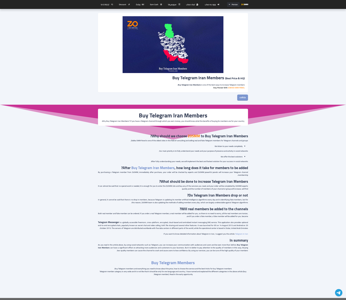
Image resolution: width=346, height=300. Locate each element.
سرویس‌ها (172, 4)
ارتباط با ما (105, 4)
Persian (235, 4)
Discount (122, 4)
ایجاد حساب (190, 4)
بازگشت (242, 97)
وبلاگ (138, 4)
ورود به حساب (210, 4)
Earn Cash (154, 4)
